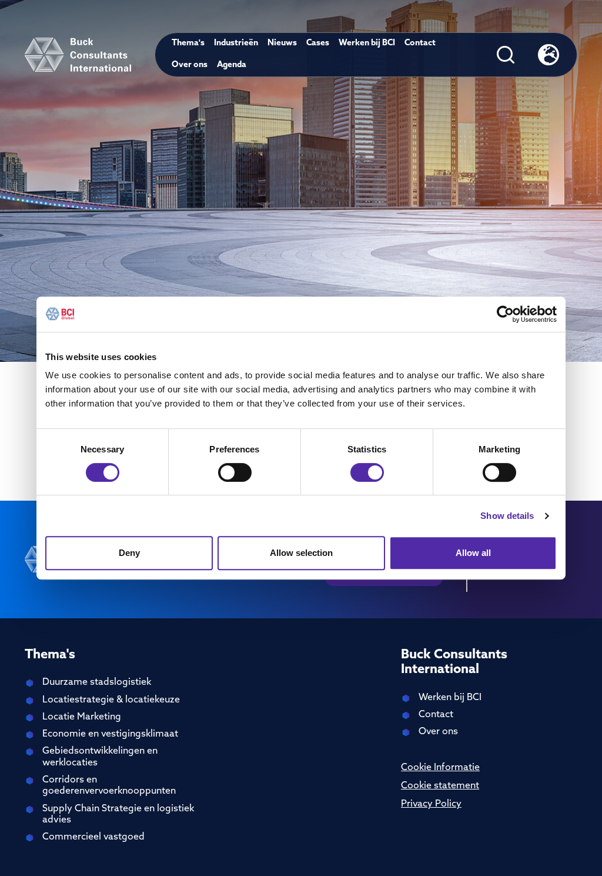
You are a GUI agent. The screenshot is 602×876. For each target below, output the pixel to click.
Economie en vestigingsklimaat (110, 734)
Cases (317, 43)
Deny (129, 553)
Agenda (231, 65)
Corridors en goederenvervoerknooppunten (109, 785)
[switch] (235, 472)
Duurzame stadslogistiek (96, 682)
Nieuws (282, 43)
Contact (420, 43)
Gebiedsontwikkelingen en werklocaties (100, 757)
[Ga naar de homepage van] (78, 54)
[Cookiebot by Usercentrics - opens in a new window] (505, 314)
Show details (507, 516)
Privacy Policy (431, 804)
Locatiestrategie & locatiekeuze (111, 700)
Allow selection (301, 553)
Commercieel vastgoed (93, 837)
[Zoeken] (505, 54)
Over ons (190, 65)
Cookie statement (440, 786)
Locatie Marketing (81, 717)
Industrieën (236, 43)
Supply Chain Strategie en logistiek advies (118, 814)
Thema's (188, 43)
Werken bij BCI (367, 43)
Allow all (473, 553)
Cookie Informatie (440, 767)
